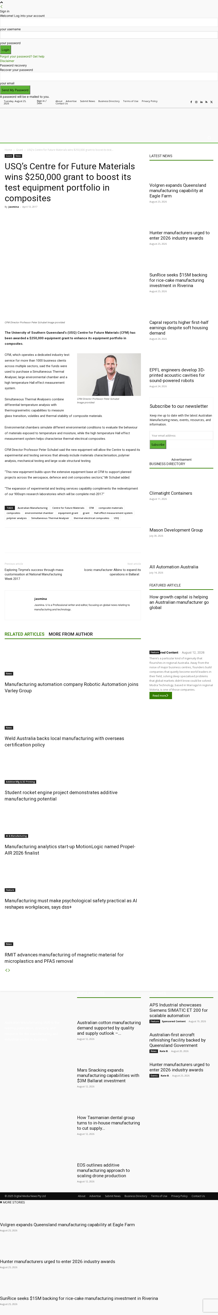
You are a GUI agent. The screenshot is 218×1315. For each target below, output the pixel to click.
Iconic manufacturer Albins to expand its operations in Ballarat (112, 572)
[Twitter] (211, 102)
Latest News (160, 156)
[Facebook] (191, 102)
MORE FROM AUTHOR (71, 634)
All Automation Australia (173, 566)
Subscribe (158, 445)
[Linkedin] (201, 102)
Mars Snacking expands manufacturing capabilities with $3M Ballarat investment (108, 1075)
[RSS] (206, 102)
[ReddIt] (64, 216)
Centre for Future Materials (68, 507)
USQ (116, 518)
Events (154, 1075)
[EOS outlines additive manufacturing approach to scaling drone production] (109, 1152)
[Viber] (74, 216)
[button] (209, 138)
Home (8, 150)
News (18, 155)
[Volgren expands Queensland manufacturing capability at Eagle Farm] (181, 172)
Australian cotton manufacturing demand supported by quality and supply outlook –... (109, 1028)
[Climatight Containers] (181, 480)
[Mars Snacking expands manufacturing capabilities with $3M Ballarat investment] (109, 1057)
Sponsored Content (163, 652)
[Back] (1, 7)
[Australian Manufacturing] (27, 119)
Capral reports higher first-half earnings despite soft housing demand (179, 328)
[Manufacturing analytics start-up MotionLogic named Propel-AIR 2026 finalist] (73, 822)
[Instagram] (196, 102)
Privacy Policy (179, 1196)
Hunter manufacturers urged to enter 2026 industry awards (179, 235)
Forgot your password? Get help (22, 56)
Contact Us (198, 1196)
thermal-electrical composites (91, 518)
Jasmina (14, 206)
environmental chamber (39, 513)
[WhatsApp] (84, 216)
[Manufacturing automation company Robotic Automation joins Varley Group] (73, 659)
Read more (159, 695)
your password (10, 43)
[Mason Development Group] (181, 517)
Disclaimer (7, 61)
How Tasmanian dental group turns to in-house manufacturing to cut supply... (108, 1123)
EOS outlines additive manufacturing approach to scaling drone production (103, 1170)
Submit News (112, 1196)
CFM (91, 507)
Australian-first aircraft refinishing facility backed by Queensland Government (177, 1040)
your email (7, 83)
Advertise (95, 1196)
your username (10, 29)
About (81, 1196)
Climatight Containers (170, 493)
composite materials (111, 507)
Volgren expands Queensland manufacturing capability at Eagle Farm (177, 190)
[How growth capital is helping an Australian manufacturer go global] (181, 629)
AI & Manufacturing (16, 835)
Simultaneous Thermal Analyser (50, 518)
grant (86, 513)
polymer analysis (17, 518)
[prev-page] (6, 970)
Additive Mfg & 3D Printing (20, 781)
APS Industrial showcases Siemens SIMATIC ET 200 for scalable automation (178, 1010)
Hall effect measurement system (113, 513)
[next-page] (9, 970)
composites (13, 513)
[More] (94, 216)
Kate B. (164, 1051)
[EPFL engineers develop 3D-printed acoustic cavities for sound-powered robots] (181, 357)
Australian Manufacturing (33, 507)
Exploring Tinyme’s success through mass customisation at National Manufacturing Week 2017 (34, 574)
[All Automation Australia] (181, 554)
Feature (10, 889)
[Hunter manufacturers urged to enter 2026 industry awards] (181, 220)
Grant (19, 150)
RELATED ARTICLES (24, 634)
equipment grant (68, 513)
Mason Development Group (176, 530)
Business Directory (167, 464)
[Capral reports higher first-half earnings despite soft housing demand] (181, 309)
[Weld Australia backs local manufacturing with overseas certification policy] (73, 714)
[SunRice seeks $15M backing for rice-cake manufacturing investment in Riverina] (181, 262)
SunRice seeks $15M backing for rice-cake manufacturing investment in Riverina (178, 280)
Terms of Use (159, 1196)
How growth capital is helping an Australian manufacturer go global (179, 602)
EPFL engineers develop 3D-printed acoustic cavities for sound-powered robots (177, 375)
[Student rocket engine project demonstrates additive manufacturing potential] (73, 768)
